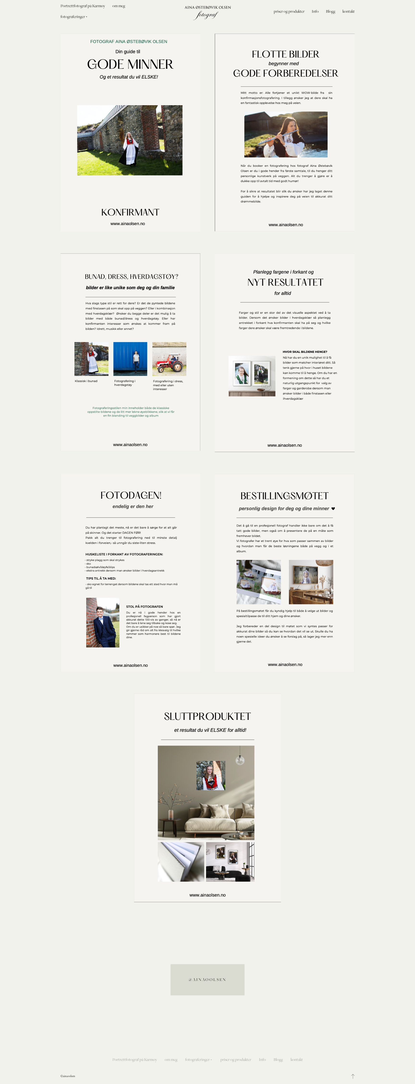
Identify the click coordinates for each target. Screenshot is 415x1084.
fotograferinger (197, 1059)
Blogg (330, 11)
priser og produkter (289, 11)
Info (315, 11)
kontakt (348, 11)
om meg (118, 5)
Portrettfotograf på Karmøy (83, 5)
